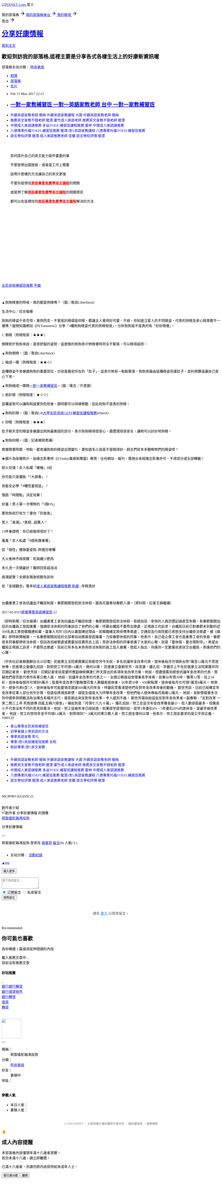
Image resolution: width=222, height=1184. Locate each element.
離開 (25, 1175)
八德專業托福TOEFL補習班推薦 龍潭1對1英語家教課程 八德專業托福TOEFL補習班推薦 (77, 131)
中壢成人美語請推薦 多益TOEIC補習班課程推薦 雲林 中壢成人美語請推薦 (67, 125)
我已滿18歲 (10, 1175)
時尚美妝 (37, 67)
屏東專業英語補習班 (36, 612)
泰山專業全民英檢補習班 (29, 726)
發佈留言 (9, 897)
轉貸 (5, 1007)
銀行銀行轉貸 (12, 986)
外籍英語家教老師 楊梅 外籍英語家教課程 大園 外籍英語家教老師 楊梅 (64, 115)
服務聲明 (152, 1123)
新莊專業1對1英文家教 (27, 747)
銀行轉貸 (9, 997)
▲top (6, 863)
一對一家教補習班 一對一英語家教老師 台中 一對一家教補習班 (82, 104)
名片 (13, 86)
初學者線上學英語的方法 (29, 731)
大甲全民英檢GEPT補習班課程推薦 (70, 413)
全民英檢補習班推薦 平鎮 (21, 285)
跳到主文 (9, 45)
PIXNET (78, 1123)
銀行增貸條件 (12, 992)
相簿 (13, 76)
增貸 (5, 1002)
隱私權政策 (135, 1123)
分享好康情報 (22, 34)
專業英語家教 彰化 (24, 737)
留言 (56, 843)
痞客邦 (47, 843)
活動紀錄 (35, 855)
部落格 (15, 81)
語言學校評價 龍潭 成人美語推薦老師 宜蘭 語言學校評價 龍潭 (57, 136)
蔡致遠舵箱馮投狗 (15, 818)
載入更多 (9, 871)
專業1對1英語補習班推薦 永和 (33, 742)
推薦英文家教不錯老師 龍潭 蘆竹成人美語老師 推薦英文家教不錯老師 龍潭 (67, 120)
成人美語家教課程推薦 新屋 (57, 586)
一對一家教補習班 (43, 386)
